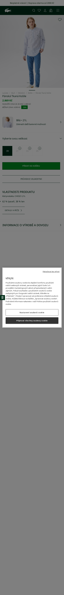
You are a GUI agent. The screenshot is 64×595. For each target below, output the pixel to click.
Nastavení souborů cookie (32, 312)
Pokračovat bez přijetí (51, 271)
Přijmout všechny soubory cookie (32, 320)
